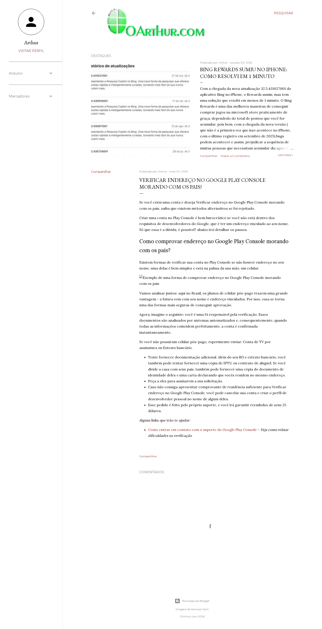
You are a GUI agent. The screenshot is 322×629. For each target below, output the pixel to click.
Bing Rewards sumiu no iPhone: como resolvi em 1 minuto (243, 73)
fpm (206, 609)
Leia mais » (285, 155)
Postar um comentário (235, 156)
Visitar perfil (31, 51)
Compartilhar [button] (209, 156)
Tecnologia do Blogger (196, 600)
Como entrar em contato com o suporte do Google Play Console (202, 429)
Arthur (31, 42)
